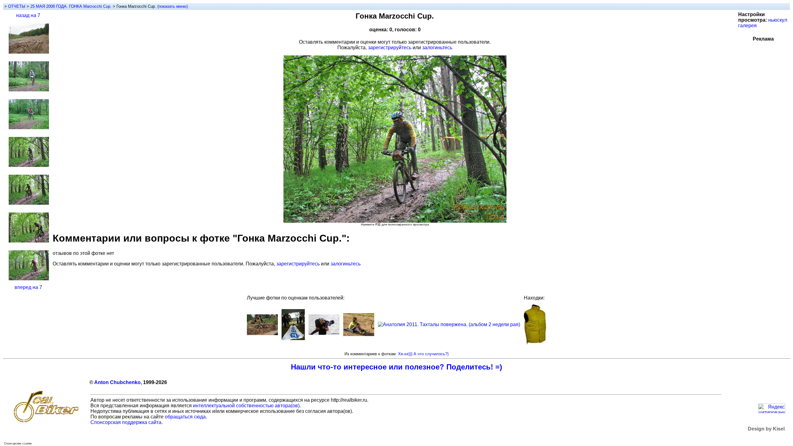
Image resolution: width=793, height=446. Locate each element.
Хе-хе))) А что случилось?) (423, 354)
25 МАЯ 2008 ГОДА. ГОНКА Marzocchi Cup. (71, 6)
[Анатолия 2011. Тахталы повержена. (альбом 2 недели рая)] (449, 324)
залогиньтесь (437, 47)
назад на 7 (28, 15)
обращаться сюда (185, 416)
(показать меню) (172, 6)
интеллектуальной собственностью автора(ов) (246, 405)
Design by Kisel (766, 428)
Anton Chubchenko (117, 382)
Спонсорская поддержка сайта (125, 422)
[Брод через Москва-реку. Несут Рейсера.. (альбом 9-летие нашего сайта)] (324, 333)
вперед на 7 (28, 287)
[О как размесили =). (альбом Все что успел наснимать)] (262, 333)
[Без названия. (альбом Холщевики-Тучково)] (358, 334)
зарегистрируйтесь (389, 47)
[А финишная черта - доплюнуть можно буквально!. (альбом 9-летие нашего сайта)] (293, 338)
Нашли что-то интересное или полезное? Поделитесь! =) (396, 367)
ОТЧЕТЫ (16, 6)
